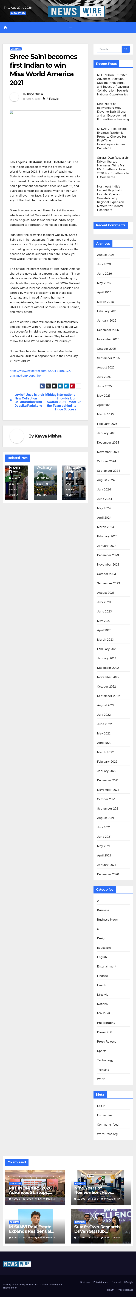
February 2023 (107, 649)
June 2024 (104, 499)
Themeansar (10, 1287)
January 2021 (106, 865)
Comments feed (108, 1124)
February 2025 (107, 423)
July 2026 (104, 264)
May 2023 (104, 621)
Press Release (107, 1041)
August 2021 (105, 818)
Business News (107, 919)
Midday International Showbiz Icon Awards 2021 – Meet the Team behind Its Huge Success (60, 402)
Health (101, 985)
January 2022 (106, 771)
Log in (101, 1106)
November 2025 (108, 339)
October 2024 (106, 461)
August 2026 (106, 255)
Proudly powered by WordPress (20, 1284)
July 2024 (104, 489)
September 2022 (108, 696)
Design (101, 938)
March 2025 (105, 414)
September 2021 (108, 808)
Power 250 (104, 1032)
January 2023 (106, 658)
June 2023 (104, 611)
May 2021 (103, 846)
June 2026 (104, 273)
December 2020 (108, 874)
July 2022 (104, 714)
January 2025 (106, 433)
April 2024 (104, 517)
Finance (102, 976)
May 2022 (104, 733)
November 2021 (108, 789)
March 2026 (105, 301)
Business (103, 910)
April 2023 (104, 630)
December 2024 (108, 442)
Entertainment (106, 966)
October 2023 (106, 574)
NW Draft (103, 1013)
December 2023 (108, 555)
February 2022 (107, 761)
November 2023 (108, 564)
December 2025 (108, 330)
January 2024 (107, 545)
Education (104, 947)
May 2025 (104, 395)
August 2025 (105, 367)
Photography (106, 1022)
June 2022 (104, 724)
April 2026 (104, 292)
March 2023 (105, 639)
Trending (103, 1069)
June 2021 (104, 836)
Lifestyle (16, 49)
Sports (101, 1051)
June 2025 (104, 386)
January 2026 (106, 320)
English (102, 957)
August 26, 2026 (23, 1199)
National (103, 1004)
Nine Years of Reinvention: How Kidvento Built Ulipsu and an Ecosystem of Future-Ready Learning (113, 111)
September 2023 (108, 583)
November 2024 (108, 452)
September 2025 (108, 358)
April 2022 (104, 743)
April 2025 (104, 405)
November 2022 (108, 677)
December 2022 (108, 667)
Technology (105, 1060)
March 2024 (105, 527)
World (101, 1079)
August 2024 (106, 480)
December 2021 (108, 780)
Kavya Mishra (35, 94)
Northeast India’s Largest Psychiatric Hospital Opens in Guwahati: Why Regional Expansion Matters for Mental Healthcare (110, 198)
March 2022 (105, 752)
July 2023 (104, 602)
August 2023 (105, 592)
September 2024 (108, 470)
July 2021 (103, 827)
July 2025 (104, 377)
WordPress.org (107, 1134)
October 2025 (106, 348)
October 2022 (106, 686)
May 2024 (104, 508)
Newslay (53, 1284)
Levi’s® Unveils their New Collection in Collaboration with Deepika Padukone (29, 400)
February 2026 (107, 311)
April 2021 (104, 855)
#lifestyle (53, 98)
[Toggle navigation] (70, 27)
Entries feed (105, 1115)
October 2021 (106, 799)
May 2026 (104, 283)
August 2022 (105, 705)
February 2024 (107, 536)
